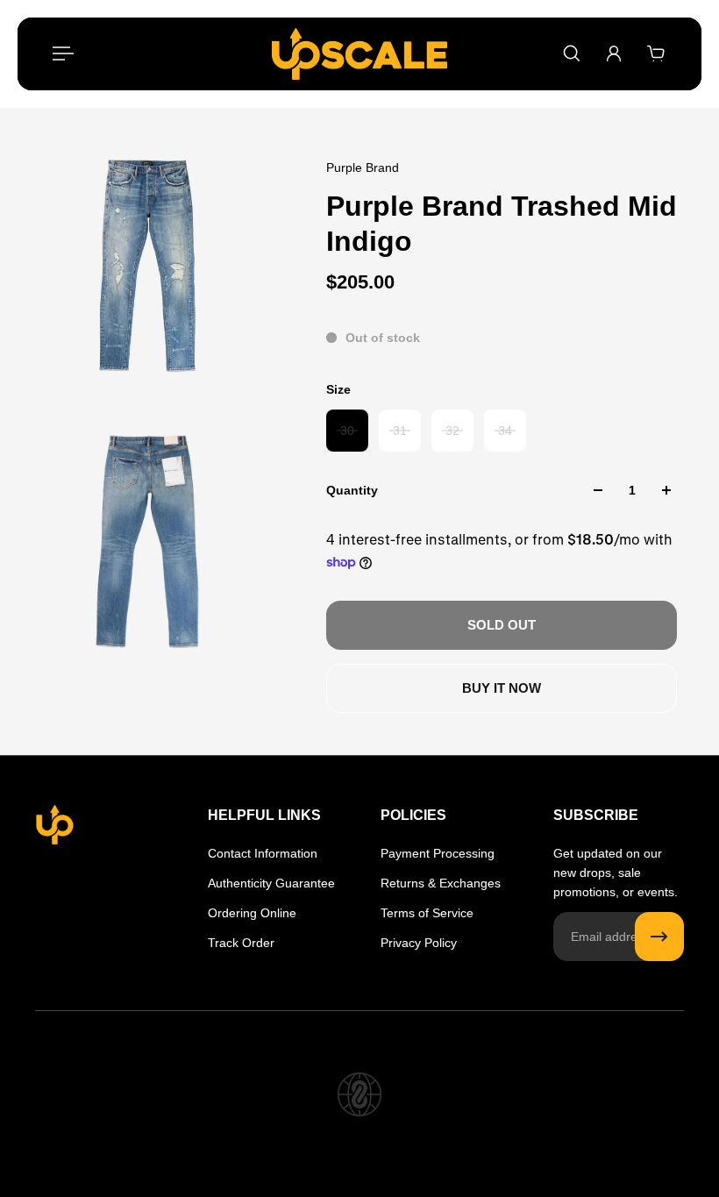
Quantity (352, 490)
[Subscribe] (659, 936)
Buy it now (501, 687)
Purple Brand (362, 167)
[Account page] (614, 53)
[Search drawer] (572, 53)
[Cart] (656, 53)
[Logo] (359, 54)
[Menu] (63, 53)
